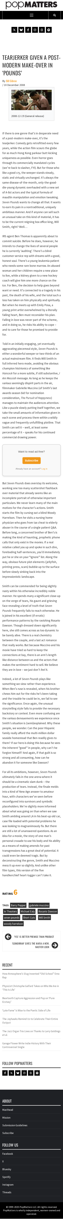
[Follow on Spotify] (49, 30)
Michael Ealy (28, 911)
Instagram (7, 1184)
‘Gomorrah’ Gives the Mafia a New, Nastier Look (30, 945)
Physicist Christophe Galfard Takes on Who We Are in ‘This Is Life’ (30, 987)
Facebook (7, 1153)
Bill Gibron (11, 81)
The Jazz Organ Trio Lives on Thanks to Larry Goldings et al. (31, 1033)
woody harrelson (13, 923)
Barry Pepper (18, 905)
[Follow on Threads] (42, 30)
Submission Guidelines (14, 1125)
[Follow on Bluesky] (21, 30)
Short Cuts (29, 917)
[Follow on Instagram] (35, 30)
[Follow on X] (14, 30)
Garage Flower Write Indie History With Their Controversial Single (26, 1045)
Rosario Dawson (47, 911)
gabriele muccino (39, 905)
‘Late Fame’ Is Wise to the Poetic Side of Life (26, 1010)
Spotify (6, 1177)
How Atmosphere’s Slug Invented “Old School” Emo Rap (30, 975)
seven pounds (11, 917)
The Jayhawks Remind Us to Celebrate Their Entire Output (30, 1020)
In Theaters (10, 911)
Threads (6, 1192)
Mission (6, 1117)
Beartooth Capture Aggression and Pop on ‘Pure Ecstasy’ (28, 1000)
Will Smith (44, 917)
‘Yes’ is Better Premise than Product (34, 937)
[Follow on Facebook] (28, 30)
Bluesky (6, 1169)
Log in (44, 468)
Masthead (7, 1109)
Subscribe (31, 460)
